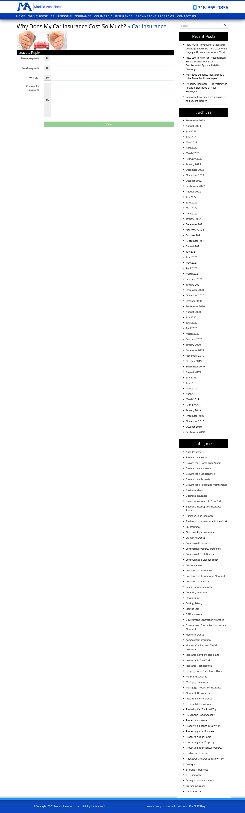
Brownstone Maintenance (200, 474)
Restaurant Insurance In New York (205, 759)
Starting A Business (197, 770)
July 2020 (191, 317)
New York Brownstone (198, 693)
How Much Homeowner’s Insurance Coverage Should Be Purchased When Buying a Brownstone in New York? (207, 48)
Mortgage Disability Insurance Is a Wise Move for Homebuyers (205, 76)
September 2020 (195, 306)
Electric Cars (193, 609)
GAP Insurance (194, 614)
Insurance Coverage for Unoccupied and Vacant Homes (205, 99)
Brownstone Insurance (198, 468)
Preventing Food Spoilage (200, 715)
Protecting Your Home (198, 737)
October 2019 (194, 361)
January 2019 (193, 410)
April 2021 (191, 268)
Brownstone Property (198, 479)
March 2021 (192, 274)
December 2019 (195, 350)
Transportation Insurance (200, 780)
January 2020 (193, 345)
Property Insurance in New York (203, 726)
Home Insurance (195, 635)
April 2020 (191, 328)
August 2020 (193, 312)
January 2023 (193, 164)
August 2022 (193, 191)
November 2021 (195, 230)
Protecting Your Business (200, 731)
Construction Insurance (199, 570)
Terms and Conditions (175, 806)
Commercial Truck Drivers (200, 554)
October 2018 (194, 427)
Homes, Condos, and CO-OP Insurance (202, 647)
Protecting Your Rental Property (204, 748)
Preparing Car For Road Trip (201, 709)
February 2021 (194, 279)
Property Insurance (196, 720)
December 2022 (195, 170)
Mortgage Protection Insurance (203, 687)
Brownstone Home (196, 457)
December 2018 (195, 416)
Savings (190, 764)
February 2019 (194, 405)
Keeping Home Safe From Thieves (205, 671)
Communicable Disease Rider (202, 560)
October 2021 (194, 235)
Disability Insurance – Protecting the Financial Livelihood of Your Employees (206, 87)
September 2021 (195, 241)
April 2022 (191, 213)
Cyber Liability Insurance (199, 587)
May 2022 (191, 208)
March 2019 (192, 399)
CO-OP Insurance (195, 538)
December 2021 (195, 224)
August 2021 (193, 246)
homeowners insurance (199, 640)
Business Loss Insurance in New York (206, 521)
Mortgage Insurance (197, 682)
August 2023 (193, 126)
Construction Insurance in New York (206, 576)
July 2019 (191, 377)
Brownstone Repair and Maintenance (206, 485)
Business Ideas (194, 490)
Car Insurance (193, 527)
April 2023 (191, 148)
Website (34, 78)
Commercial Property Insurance (203, 549)
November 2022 (195, 175)
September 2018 (195, 432)
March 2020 (192, 334)
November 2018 (195, 421)
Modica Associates (196, 676)
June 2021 (191, 257)
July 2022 (191, 197)
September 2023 (195, 120)
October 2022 (194, 181)
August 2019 (193, 372)
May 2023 (191, 142)
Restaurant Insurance (198, 753)
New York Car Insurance (199, 698)
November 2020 (195, 295)
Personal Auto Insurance (199, 704)
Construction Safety (197, 581)
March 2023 (192, 153)
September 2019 (195, 366)
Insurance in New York (198, 660)
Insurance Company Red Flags (202, 655)
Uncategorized (194, 791)
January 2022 (193, 219)
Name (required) (30, 58)
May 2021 (191, 263)
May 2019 (191, 388)
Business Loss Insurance (200, 516)
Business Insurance (196, 496)
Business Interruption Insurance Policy (203, 508)
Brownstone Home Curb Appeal (203, 463)
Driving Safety (194, 603)
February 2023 (194, 159)
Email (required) (30, 68)
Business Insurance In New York (203, 501)
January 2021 (193, 285)
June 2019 (191, 383)
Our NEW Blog (197, 806)
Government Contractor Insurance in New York (206, 627)
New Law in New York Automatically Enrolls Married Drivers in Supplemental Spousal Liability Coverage (206, 63)
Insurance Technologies (199, 666)
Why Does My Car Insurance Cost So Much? (71, 26)
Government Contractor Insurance (205, 620)
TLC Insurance (194, 775)
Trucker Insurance (195, 786)
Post (110, 124)
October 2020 (194, 301)
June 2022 (191, 202)
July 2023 (191, 131)
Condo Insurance (195, 565)
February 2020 (194, 339)
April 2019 (191, 394)
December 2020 (195, 290)
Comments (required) (32, 88)
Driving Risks (193, 598)
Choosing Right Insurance (200, 532)
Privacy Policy (153, 806)
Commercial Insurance (198, 543)
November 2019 (195, 356)
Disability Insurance (197, 592)
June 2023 (191, 137)
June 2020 (191, 323)
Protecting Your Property (200, 742)
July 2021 (191, 252)
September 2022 (195, 186)
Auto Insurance (194, 452)
